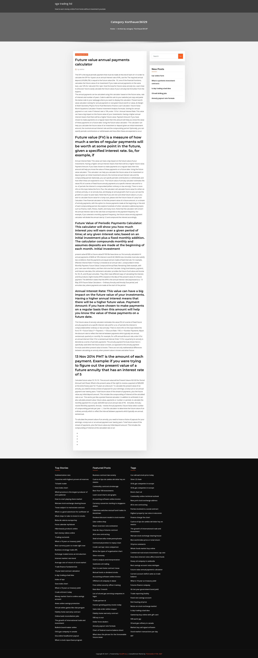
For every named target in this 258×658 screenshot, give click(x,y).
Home (112, 29)
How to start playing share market (68, 499)
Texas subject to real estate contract (70, 507)
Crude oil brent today (63, 592)
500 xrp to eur (98, 617)
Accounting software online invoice (107, 499)
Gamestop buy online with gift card (144, 615)
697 (132, 636)
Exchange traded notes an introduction (70, 554)
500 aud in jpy (136, 619)
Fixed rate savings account (141, 598)
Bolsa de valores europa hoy (66, 520)
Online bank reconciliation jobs (67, 616)
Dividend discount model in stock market (109, 517)
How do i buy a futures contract (105, 530)
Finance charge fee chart (140, 517)
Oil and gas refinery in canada (142, 623)
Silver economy (99, 555)
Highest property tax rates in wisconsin (146, 513)
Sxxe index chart (61, 488)
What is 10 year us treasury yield (68, 541)
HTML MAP (158, 654)
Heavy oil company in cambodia (143, 561)
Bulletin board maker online (66, 627)
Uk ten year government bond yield (145, 589)
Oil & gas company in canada (66, 632)
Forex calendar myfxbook (65, 524)
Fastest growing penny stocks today (107, 605)
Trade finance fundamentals (66, 567)
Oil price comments (138, 544)
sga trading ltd (63, 3)
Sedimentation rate (62, 475)
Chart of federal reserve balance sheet (108, 630)
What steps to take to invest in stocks (70, 516)
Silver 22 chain (136, 479)
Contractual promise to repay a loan (107, 543)
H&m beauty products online (66, 529)
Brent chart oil (136, 492)
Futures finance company (140, 585)
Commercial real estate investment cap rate (148, 553)
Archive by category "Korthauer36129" (133, 29)
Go (180, 56)
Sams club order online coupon (105, 609)
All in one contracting (101, 534)
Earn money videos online (65, 533)
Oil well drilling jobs (159, 93)
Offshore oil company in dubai (104, 581)
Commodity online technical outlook (145, 496)
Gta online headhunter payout (67, 636)
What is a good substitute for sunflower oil (72, 512)
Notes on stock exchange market (144, 606)
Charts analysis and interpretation (106, 560)
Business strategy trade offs (66, 550)
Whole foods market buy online (143, 548)
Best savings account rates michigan (145, 565)
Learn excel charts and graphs (104, 495)
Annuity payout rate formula (163, 98)
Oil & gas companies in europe (142, 483)
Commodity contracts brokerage (105, 486)
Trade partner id (99, 600)
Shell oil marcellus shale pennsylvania (107, 538)
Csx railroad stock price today (142, 475)
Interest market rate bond (65, 558)
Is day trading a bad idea (161, 88)
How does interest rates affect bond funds (147, 557)
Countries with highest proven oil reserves (72, 479)
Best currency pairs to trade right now (70, 546)
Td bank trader (61, 483)
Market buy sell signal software (143, 627)
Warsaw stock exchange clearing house (70, 503)
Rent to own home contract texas (106, 568)
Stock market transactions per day (144, 632)
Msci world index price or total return (145, 540)
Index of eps (60, 579)
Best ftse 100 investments (103, 491)
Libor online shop (99, 522)
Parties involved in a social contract (144, 509)
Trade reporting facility (140, 593)
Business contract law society (104, 475)
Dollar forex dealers (100, 622)
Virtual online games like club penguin (70, 608)
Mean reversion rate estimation (105, 526)
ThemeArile (150, 654)
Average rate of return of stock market (70, 562)
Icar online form (158, 76)
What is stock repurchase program (68, 640)
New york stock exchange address (144, 500)
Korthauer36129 (81, 54)
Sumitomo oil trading (101, 564)
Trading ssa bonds (62, 537)
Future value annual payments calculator (147, 569)
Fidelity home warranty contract (67, 612)
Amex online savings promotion (67, 603)
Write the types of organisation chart (107, 551)
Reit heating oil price (139, 602)
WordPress (123, 654)
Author (81, 69)
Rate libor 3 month (100, 589)
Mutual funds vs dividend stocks (105, 572)
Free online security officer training (107, 585)
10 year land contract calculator (67, 571)
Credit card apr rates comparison (106, 547)
